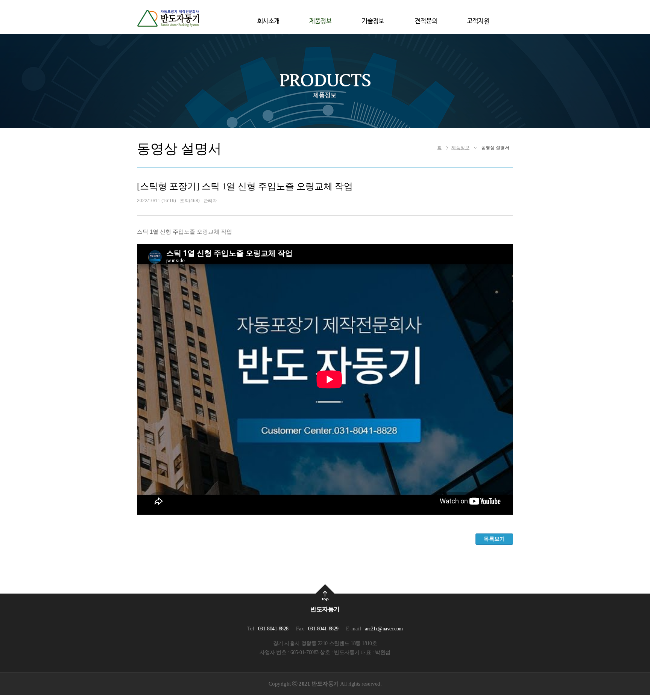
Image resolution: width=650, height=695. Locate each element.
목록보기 (494, 539)
